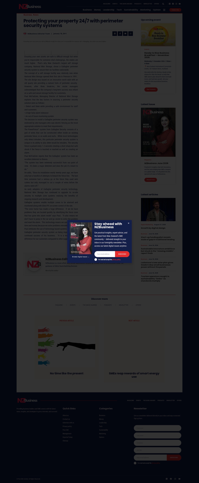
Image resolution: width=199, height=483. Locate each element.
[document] (99, 241)
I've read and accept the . (109, 259)
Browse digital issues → (80, 257)
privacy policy (116, 259)
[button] (128, 223)
